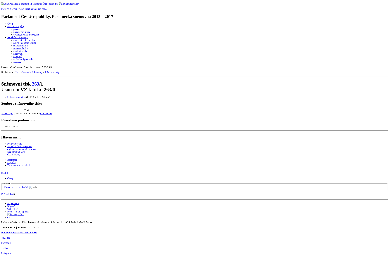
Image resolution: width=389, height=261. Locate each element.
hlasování (17, 53)
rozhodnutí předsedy (23, 59)
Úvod (10, 23)
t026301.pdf (7, 113)
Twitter (4, 248)
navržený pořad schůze (24, 40)
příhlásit (10, 194)
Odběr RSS (12, 209)
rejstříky (17, 62)
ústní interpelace (21, 51)
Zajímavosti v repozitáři (18, 165)
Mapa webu (13, 203)
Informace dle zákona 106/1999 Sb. (19, 232)
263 (35, 84)
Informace (12, 159)
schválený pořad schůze (24, 43)
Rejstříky (11, 162)
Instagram (6, 253)
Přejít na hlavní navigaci (12, 9)
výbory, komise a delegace (26, 34)
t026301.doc (46, 113)
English (5, 173)
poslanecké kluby (21, 32)
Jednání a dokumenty (17, 37)
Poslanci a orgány (15, 26)
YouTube (5, 237)
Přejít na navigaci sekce (36, 9)
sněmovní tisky (20, 48)
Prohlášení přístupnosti (18, 211)
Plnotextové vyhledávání (16, 187)
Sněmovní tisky (52, 72)
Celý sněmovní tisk (16, 97)
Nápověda (12, 206)
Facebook (6, 243)
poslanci (17, 29)
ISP (3, 194)
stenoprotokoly (20, 45)
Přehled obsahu (14, 143)
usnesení (17, 56)
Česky (10, 178)
